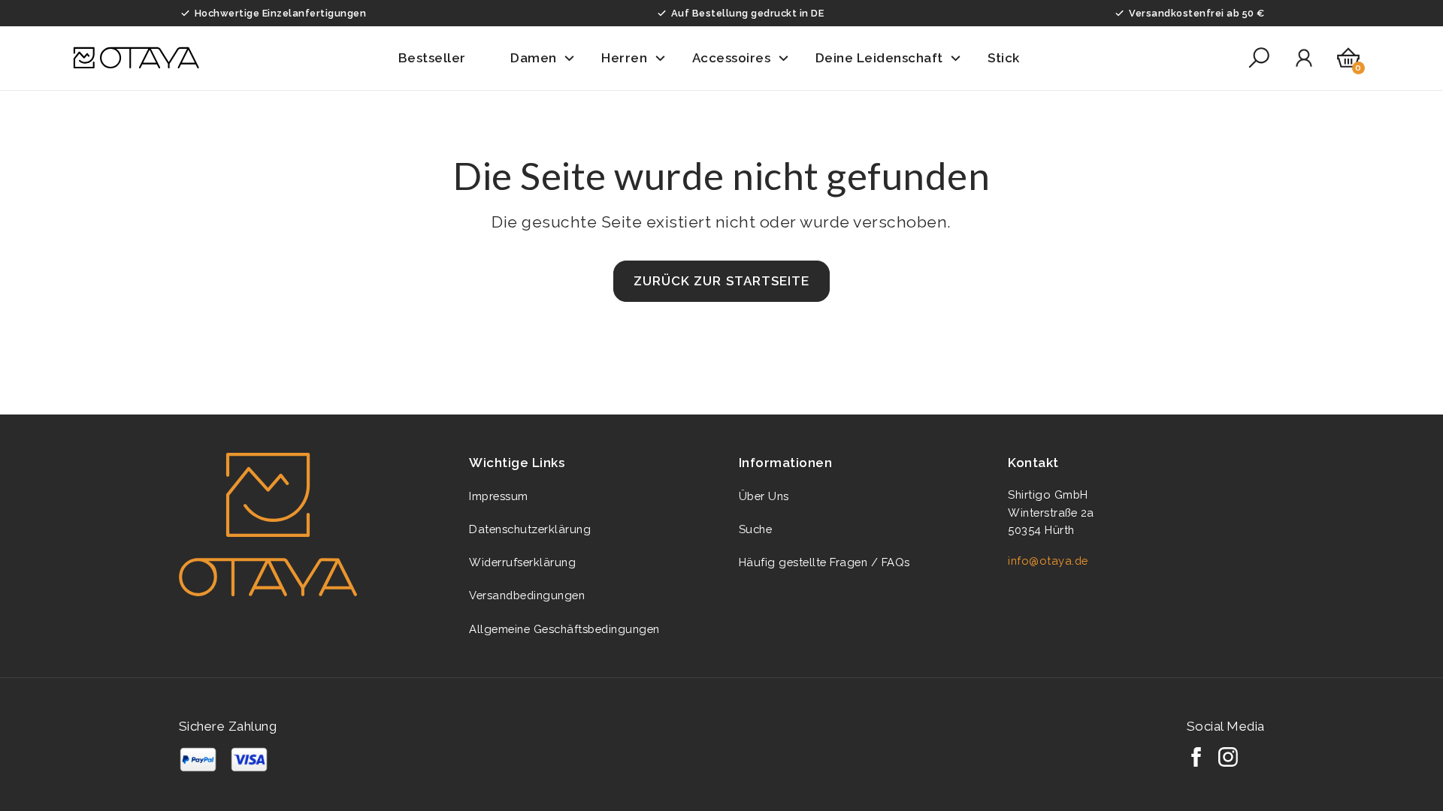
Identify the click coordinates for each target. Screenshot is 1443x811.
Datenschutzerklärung (530, 529)
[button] (442, 58)
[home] (136, 58)
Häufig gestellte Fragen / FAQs (824, 562)
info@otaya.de (1048, 560)
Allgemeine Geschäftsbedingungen (564, 629)
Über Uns (764, 496)
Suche (756, 529)
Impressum (498, 496)
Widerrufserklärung (522, 562)
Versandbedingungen (527, 595)
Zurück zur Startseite (721, 280)
